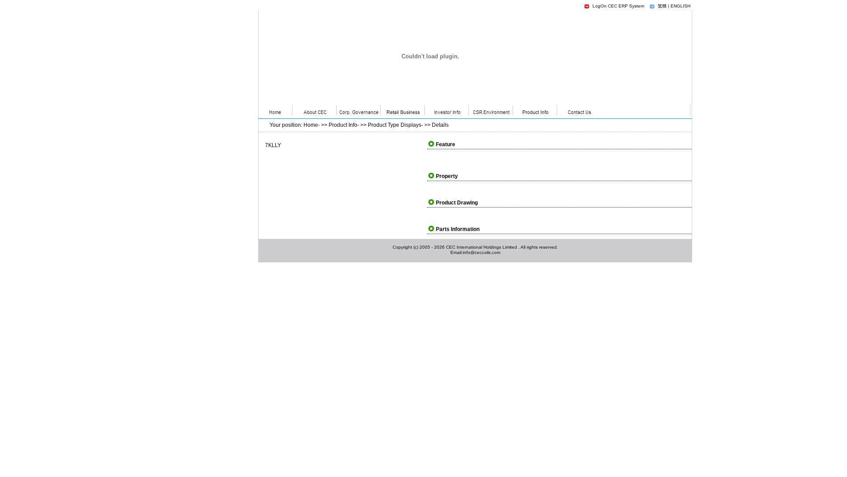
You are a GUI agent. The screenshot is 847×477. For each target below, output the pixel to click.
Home (311, 125)
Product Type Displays (394, 125)
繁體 (662, 6)
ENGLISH (680, 6)
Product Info (343, 125)
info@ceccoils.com (481, 252)
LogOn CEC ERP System (618, 6)
